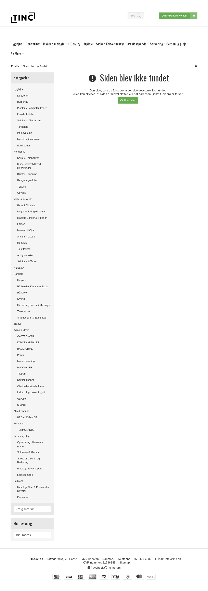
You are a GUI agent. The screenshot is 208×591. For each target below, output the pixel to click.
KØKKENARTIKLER (28, 342)
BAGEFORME (25, 348)
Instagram (114, 567)
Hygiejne (19, 89)
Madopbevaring (26, 361)
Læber (21, 224)
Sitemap (124, 562)
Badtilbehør (23, 145)
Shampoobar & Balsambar (32, 317)
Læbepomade (25, 474)
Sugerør (21, 405)
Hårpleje (18, 273)
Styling (21, 299)
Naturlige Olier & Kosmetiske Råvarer (33, 489)
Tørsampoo (23, 311)
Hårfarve (22, 292)
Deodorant (23, 95)
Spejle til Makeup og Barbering (28, 460)
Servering (19, 423)
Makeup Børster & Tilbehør (32, 217)
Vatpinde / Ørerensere (29, 120)
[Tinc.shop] (23, 18)
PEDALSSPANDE (27, 417)
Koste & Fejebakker (28, 158)
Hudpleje (22, 242)
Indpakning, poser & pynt (31, 392)
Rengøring (19, 151)
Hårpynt (21, 280)
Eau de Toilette (25, 114)
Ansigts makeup (26, 236)
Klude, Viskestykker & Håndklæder (29, 166)
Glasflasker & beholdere (30, 386)
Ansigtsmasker (25, 255)
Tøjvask (21, 186)
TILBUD (21, 373)
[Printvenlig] (195, 66)
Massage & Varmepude (30, 468)
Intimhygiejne (24, 133)
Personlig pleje (22, 436)
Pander (21, 355)
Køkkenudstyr (21, 330)
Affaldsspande (21, 411)
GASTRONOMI (25, 336)
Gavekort (22, 398)
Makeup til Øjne (26, 230)
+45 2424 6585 (142, 558)
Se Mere (18, 481)
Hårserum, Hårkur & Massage (33, 305)
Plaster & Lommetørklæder (32, 108)
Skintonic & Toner (27, 261)
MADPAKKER (24, 367)
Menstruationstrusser (28, 139)
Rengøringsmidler (27, 180)
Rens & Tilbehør (26, 205)
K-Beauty (19, 267)
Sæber (17, 323)
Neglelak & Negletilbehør (31, 211)
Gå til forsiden (127, 100)
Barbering (22, 101)
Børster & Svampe (27, 174)
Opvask (21, 192)
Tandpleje (22, 126)
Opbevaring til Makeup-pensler (30, 444)
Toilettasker (23, 249)
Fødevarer (23, 497)
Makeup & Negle (23, 199)
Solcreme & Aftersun (28, 452)
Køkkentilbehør (25, 380)
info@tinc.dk (173, 558)
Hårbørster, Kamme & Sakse (32, 286)
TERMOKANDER (26, 429)
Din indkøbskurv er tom (174, 15)
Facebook (97, 567)
